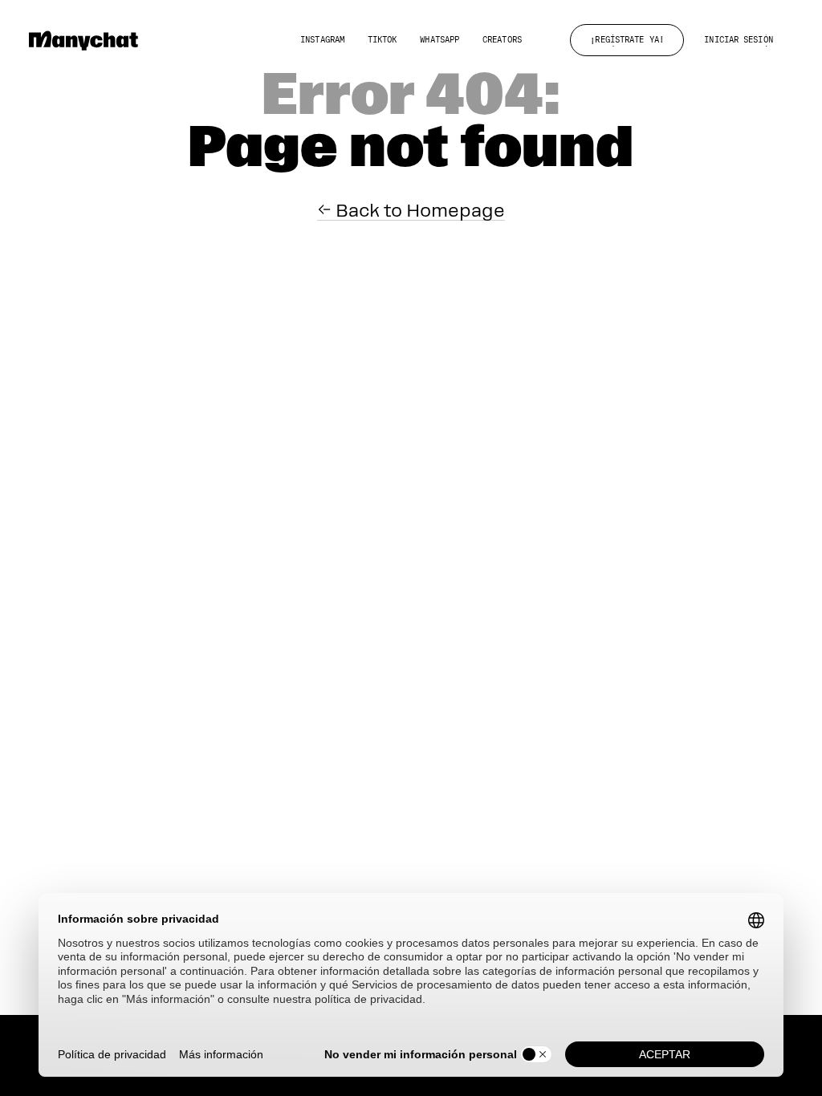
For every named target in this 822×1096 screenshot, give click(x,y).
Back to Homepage (418, 210)
